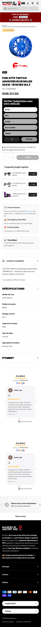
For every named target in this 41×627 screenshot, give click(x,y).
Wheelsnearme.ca (11, 618)
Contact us (29, 211)
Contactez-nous (16, 147)
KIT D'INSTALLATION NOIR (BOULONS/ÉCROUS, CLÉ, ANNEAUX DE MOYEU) (19, 173)
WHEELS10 (23, 17)
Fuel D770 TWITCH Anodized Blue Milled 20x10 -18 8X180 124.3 (19, 26)
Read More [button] (11, 414)
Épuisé (27, 157)
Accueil (4, 25)
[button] (23, 3)
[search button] (4, 8)
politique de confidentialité (23, 621)
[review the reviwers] (9, 396)
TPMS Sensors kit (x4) (19, 194)
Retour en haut (20, 516)
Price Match (12, 240)
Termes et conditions (8, 621)
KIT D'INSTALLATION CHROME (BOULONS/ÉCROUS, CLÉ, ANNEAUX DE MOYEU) (19, 183)
